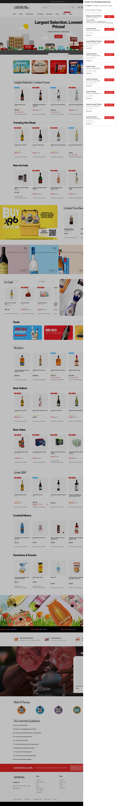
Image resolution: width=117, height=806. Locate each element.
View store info (89, 35)
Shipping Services (102, 21)
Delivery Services (109, 22)
